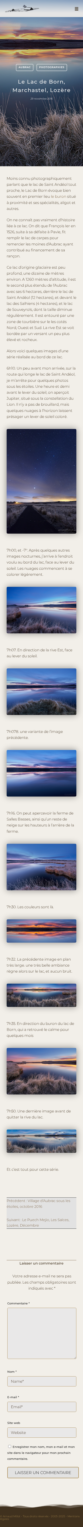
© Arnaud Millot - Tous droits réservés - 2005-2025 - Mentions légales (40, 1518)
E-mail (13, 1397)
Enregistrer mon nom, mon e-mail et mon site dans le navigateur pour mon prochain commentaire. (41, 1452)
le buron (58, 196)
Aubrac (25, 67)
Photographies (51, 67)
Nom (12, 1371)
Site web (13, 1423)
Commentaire (18, 1303)
